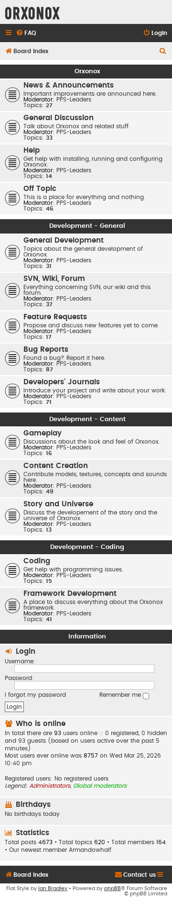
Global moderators (100, 786)
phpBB (112, 888)
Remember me (121, 695)
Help (31, 150)
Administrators (49, 786)
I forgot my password (35, 695)
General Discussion (58, 118)
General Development (63, 240)
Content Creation (55, 465)
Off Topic (39, 188)
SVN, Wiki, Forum (54, 278)
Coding (36, 561)
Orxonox (87, 71)
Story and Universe (58, 504)
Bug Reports (45, 349)
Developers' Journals (61, 382)
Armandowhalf (90, 850)
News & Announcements (68, 85)
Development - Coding (87, 547)
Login (25, 651)
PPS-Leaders (73, 99)
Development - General (87, 226)
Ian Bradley (52, 888)
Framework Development (70, 593)
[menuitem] (26, 33)
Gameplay (42, 433)
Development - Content (87, 419)
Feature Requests (55, 317)
